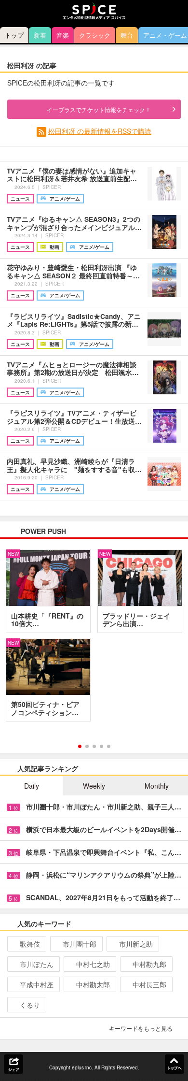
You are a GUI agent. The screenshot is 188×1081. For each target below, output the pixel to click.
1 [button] (79, 746)
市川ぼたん (37, 964)
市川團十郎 (79, 944)
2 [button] (87, 746)
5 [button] (108, 746)
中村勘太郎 (93, 984)
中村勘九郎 (149, 964)
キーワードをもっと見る (141, 1028)
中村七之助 (93, 964)
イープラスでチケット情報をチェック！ (99, 109)
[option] (94, 639)
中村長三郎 (149, 984)
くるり (30, 1004)
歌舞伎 (30, 944)
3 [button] (94, 746)
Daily (31, 786)
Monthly (157, 786)
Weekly (94, 786)
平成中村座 (37, 984)
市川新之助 (136, 944)
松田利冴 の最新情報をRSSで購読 (99, 131)
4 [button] (101, 746)
